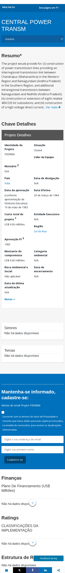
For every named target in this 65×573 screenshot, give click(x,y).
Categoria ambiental (40, 253)
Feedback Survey (48, 558)
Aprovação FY (14, 238)
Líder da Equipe (44, 157)
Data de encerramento (43, 269)
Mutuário (12, 165)
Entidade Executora (46, 214)
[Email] (6, 570)
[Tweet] (19, 570)
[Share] (32, 570)
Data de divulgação (46, 178)
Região (38, 226)
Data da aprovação (17, 190)
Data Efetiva (42, 190)
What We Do (8, 7)
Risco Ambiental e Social (16, 269)
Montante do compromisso (13, 253)
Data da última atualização (14, 285)
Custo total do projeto (14, 216)
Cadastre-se (15, 459)
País (7, 178)
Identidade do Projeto (14, 147)
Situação (39, 145)
